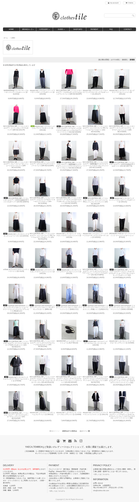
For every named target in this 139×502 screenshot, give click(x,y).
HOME (11, 29)
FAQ (111, 29)
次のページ (84, 431)
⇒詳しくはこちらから (57, 491)
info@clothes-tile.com (101, 491)
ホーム (6, 38)
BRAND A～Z (27, 29)
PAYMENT (94, 29)
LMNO (13, 38)
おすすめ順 (115, 60)
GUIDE (60, 29)
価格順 (124, 60)
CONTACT (128, 29)
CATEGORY (43, 29)
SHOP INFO (77, 29)
